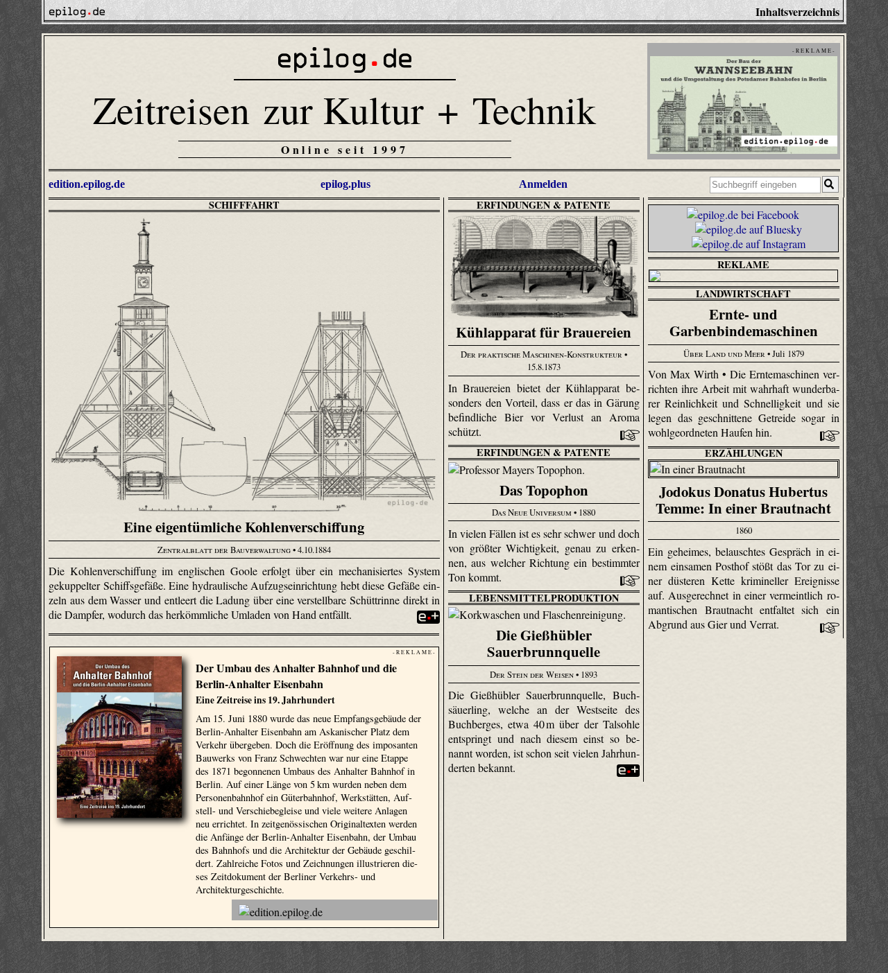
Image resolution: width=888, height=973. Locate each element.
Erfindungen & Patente (543, 205)
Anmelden (543, 184)
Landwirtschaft (743, 293)
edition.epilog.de (87, 184)
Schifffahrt (244, 205)
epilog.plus (345, 184)
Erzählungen (744, 453)
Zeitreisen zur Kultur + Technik (344, 109)
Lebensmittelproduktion (544, 597)
